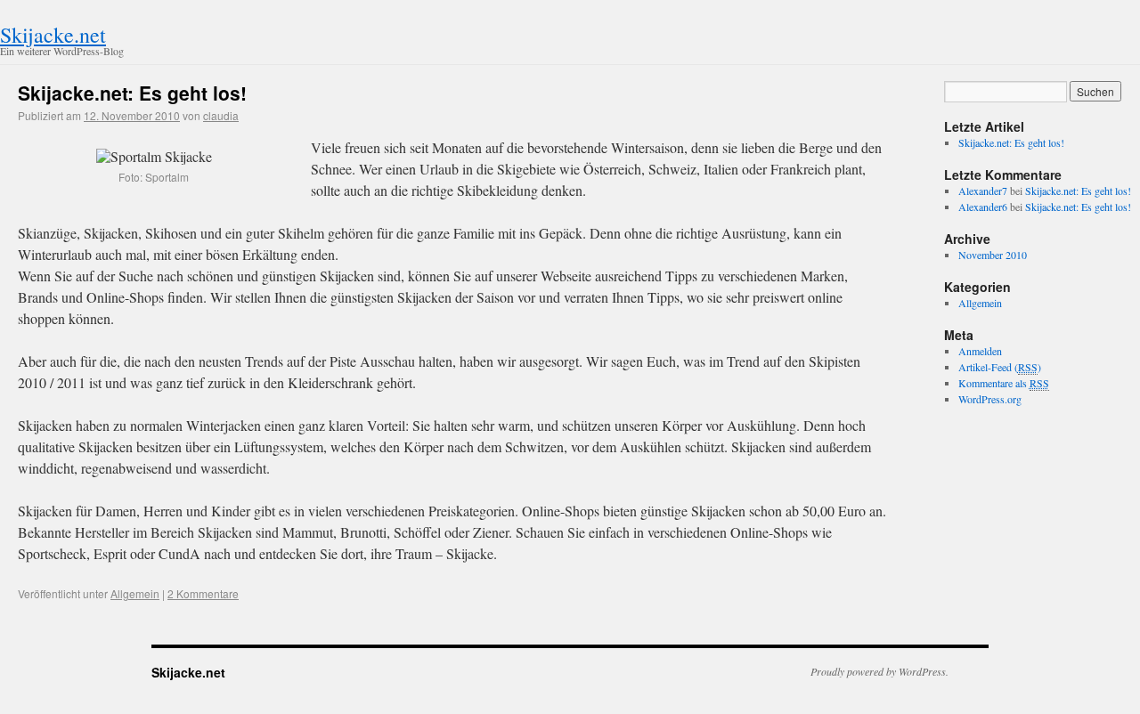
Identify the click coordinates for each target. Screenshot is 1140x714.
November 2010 (992, 254)
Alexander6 (982, 206)
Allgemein (134, 593)
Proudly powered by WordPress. (879, 671)
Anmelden (980, 351)
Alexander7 (982, 190)
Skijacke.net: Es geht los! (132, 92)
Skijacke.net (53, 34)
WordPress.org (990, 399)
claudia (221, 115)
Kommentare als (1003, 383)
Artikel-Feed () (999, 367)
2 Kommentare (203, 593)
